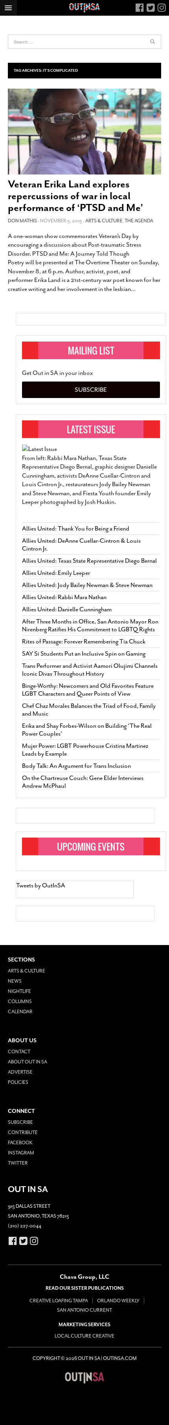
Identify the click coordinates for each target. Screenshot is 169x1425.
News (15, 981)
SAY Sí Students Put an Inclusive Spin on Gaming (83, 654)
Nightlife (19, 991)
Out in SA (84, 1378)
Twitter (18, 1163)
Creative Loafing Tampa (58, 1301)
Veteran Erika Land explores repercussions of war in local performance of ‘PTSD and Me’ (75, 196)
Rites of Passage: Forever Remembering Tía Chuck (83, 641)
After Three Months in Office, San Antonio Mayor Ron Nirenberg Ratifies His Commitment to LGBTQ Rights (90, 625)
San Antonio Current (84, 1310)
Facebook (20, 1143)
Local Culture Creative (84, 1336)
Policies (18, 1082)
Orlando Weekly (118, 1301)
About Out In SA (27, 1062)
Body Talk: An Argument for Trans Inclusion (76, 766)
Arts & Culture (104, 221)
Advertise (20, 1072)
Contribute (23, 1132)
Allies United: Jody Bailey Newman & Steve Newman (87, 585)
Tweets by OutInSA (40, 885)
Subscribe (91, 390)
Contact (19, 1052)
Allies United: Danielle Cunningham (67, 609)
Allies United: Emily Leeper (56, 573)
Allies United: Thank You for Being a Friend (75, 529)
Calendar (20, 1012)
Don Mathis (22, 221)
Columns (20, 1001)
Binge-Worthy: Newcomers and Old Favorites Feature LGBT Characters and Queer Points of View (88, 690)
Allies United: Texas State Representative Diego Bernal (89, 561)
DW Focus (84, 8)
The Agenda (139, 221)
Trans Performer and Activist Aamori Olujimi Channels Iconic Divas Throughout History (90, 670)
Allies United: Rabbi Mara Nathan (64, 597)
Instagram (21, 1153)
